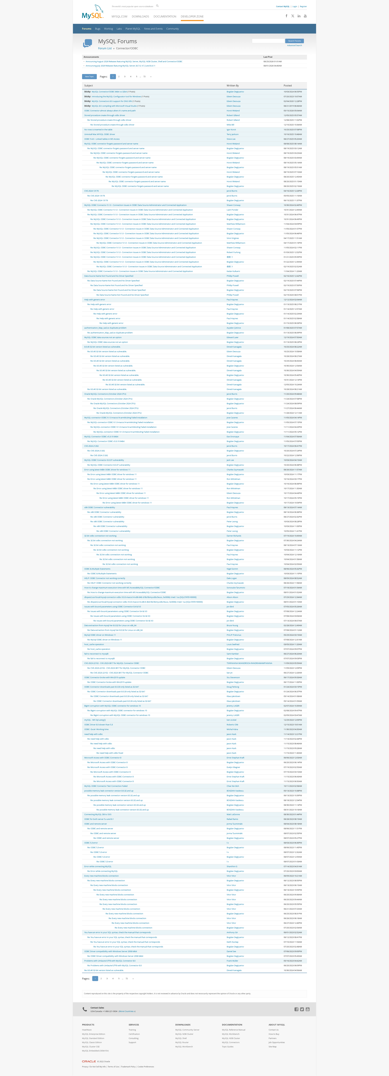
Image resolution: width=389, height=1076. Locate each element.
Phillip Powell (233, 276)
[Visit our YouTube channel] (304, 16)
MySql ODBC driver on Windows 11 (100, 635)
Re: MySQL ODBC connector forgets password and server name (115, 148)
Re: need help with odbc (98, 739)
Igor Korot (231, 129)
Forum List (105, 48)
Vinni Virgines (233, 238)
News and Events (153, 28)
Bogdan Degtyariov (235, 91)
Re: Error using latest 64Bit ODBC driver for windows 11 (112, 474)
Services (134, 1024)
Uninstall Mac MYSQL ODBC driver (99, 134)
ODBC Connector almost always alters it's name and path (110, 110)
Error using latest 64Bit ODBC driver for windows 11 (107, 469)
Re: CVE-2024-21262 (96, 450)
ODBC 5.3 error (91, 843)
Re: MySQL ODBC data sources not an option (107, 342)
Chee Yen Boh (233, 786)
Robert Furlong (233, 252)
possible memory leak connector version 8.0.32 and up (108, 790)
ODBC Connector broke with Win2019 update (104, 677)
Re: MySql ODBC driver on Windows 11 (104, 639)
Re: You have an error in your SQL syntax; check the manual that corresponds (122, 937)
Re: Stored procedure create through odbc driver (109, 120)
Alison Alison (232, 597)
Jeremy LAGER (233, 706)
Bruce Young (232, 625)
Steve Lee (231, 139)
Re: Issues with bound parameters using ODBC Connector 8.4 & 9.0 (117, 611)
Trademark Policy (128, 1067)
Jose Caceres (232, 417)
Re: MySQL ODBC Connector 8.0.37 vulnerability (108, 465)
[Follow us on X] (291, 16)
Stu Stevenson (233, 677)
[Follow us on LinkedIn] (298, 16)
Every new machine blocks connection (101, 876)
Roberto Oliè (232, 724)
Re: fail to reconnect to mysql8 (101, 658)
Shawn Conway (234, 205)
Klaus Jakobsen (233, 696)
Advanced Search (294, 45)
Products (88, 1024)
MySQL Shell (181, 1038)
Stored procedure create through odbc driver (104, 115)
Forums (86, 28)
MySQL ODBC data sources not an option (103, 337)
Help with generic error (94, 299)
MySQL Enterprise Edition (93, 1034)
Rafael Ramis (232, 819)
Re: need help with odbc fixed (109, 753)
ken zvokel (231, 720)
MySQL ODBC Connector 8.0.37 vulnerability (104, 460)
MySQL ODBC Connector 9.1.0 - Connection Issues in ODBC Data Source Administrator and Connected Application (135, 205)
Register (303, 6)
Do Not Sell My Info (98, 1067)
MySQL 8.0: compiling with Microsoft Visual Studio (114, 106)
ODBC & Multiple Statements (97, 569)
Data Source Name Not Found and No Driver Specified (108, 276)
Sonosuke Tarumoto (236, 587)
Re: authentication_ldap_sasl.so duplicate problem (110, 332)
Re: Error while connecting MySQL (102, 871)
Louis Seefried (233, 644)
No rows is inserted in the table (98, 129)
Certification (134, 1034)
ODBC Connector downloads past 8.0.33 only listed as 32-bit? (111, 687)
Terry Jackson (233, 134)
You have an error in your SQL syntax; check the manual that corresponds (117, 932)
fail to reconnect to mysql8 (96, 654)
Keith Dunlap (232, 942)
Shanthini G (232, 866)
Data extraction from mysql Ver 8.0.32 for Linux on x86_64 (110, 625)
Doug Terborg (233, 687)
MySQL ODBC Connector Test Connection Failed (105, 786)
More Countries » (127, 1011)
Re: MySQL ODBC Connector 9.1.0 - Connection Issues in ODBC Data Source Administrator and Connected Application (140, 210)
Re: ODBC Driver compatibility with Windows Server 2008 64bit (115, 956)
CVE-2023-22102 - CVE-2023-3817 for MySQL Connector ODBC (111, 663)
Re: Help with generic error (99, 304)
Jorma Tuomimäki (235, 824)
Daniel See (231, 951)
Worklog (108, 28)
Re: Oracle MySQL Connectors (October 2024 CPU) (109, 399)
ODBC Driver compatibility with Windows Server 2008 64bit (110, 951)
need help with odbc (93, 734)
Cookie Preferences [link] (146, 1067)
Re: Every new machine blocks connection (106, 880)
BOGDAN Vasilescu (235, 790)
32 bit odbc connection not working (100, 536)
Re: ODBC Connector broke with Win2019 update (109, 682)
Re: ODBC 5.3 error (95, 847)
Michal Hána (232, 729)
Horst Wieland (233, 110)
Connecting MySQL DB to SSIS (97, 814)
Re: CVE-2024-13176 (96, 195)
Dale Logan (232, 578)
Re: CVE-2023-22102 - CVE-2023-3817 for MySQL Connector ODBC (116, 668)
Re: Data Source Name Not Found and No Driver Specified (113, 280)
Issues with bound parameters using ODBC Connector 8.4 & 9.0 (112, 606)
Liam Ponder (232, 210)
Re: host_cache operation (98, 649)
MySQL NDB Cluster (184, 1034)
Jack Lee (230, 460)
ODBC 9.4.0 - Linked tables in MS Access (102, 139)
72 (144, 76)
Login (295, 6)
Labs (119, 28)
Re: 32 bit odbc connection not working (105, 540)
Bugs (97, 28)
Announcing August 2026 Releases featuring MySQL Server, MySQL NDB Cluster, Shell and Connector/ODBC (134, 61)
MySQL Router (182, 1042)
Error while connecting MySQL (98, 866)
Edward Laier (232, 337)
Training (132, 1030)
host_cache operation (94, 644)
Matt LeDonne (233, 814)
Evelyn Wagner (233, 767)
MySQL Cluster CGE (91, 1046)
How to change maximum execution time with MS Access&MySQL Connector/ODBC (122, 587)
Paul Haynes (232, 299)
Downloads (140, 16)
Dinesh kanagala (234, 347)
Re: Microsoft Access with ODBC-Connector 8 (107, 762)
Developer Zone (192, 16)
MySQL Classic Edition (92, 1042)
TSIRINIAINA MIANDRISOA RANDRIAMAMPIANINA (249, 663)
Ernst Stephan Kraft (235, 757)
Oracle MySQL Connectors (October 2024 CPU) (105, 394)
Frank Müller (232, 961)
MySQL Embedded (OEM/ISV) (95, 1050)
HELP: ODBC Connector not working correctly (104, 578)
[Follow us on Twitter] (301, 1010)
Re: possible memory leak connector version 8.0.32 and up (113, 795)
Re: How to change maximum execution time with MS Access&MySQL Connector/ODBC (126, 592)
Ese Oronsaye (233, 436)
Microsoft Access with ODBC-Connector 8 (102, 757)
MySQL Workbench (184, 1046)
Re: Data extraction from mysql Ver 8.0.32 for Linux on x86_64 (115, 630)
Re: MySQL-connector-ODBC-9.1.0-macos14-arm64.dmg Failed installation (120, 422)
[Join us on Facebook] (285, 16)
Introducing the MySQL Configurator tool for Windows (116, 96)
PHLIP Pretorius (234, 635)
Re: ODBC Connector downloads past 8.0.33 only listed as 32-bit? (116, 691)
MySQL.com (119, 16)
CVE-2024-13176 (91, 191)
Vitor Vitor (231, 876)
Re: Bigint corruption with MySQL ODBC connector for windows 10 (117, 710)
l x (228, 843)
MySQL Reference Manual (233, 1030)
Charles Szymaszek (235, 469)
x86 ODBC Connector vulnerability (99, 507)
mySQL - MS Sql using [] (94, 720)
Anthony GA (232, 932)
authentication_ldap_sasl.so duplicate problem (105, 328)
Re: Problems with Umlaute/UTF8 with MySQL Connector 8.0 (114, 965)
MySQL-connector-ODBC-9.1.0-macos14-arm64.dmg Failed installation (115, 417)
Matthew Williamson (236, 224)
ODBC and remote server (95, 824)
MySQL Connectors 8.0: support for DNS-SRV (112, 101)
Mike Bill (230, 124)
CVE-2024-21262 (91, 446)
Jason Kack (231, 734)
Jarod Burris (232, 191)
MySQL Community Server (187, 1030)
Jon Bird (230, 606)
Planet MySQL (133, 28)
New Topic (89, 76)
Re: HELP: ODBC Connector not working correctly (109, 583)
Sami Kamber (233, 654)
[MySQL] (93, 12)
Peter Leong (232, 521)
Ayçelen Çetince (234, 328)
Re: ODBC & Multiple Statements (102, 573)
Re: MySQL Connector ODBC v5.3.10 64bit (106, 441)
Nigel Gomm (232, 569)
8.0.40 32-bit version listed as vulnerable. (102, 347)
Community (172, 28)
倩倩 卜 (230, 257)
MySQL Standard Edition (93, 1038)
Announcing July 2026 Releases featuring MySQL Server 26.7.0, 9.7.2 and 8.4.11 (120, 65)
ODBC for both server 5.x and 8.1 (99, 819)
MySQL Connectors (230, 1042)
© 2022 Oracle (103, 1061)
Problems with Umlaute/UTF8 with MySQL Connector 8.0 (109, 961)
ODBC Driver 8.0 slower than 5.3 (98, 724)
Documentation (165, 16)
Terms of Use (113, 1067)
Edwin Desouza (233, 96)
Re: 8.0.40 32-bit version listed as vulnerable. (107, 351)
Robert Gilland (233, 115)
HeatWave (86, 1030)
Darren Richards (234, 536)
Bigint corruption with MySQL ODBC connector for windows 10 (112, 706)
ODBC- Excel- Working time (96, 729)
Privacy (85, 1067)
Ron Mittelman (233, 479)
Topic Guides (227, 1046)
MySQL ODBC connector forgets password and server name (111, 143)
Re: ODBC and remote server (100, 828)
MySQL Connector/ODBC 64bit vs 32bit (109, 91)
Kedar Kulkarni (233, 271)
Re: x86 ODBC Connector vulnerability (104, 512)
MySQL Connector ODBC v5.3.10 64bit (101, 436)
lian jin (229, 672)
